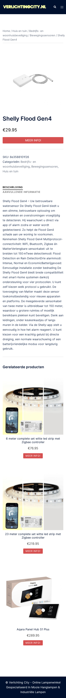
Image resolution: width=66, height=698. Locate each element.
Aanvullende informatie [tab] (21, 191)
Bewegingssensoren (42, 35)
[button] (54, 7)
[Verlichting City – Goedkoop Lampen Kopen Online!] (25, 7)
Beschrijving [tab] (13, 187)
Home (6, 31)
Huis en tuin (19, 31)
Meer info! (33, 140)
